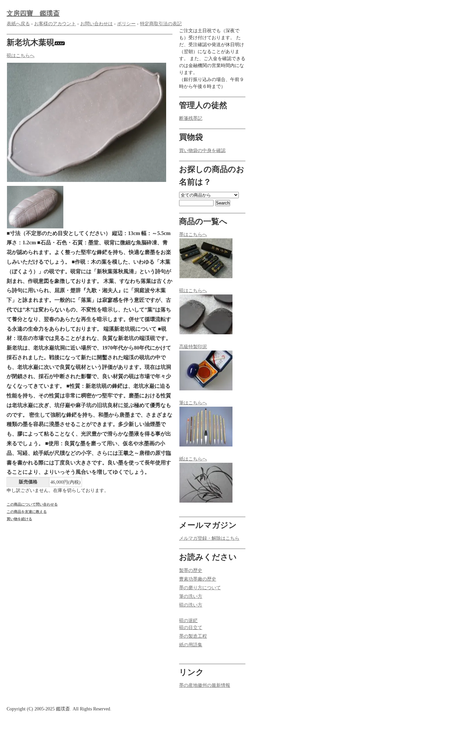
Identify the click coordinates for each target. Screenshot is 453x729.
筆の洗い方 (190, 596)
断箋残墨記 (190, 118)
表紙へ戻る (18, 23)
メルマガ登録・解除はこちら (209, 538)
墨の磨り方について (200, 587)
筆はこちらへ (193, 402)
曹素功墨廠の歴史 (197, 579)
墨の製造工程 (193, 636)
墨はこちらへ (193, 234)
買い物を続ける (19, 519)
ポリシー (126, 23)
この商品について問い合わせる (32, 504)
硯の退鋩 (188, 620)
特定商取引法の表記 (161, 23)
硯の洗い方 (190, 605)
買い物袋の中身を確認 (202, 150)
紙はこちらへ (193, 458)
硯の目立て (190, 627)
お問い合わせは (96, 23)
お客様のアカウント (55, 23)
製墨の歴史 (190, 570)
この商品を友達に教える (27, 512)
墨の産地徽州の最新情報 (204, 685)
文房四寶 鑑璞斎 (33, 13)
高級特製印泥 (193, 346)
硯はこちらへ (20, 55)
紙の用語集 (190, 644)
